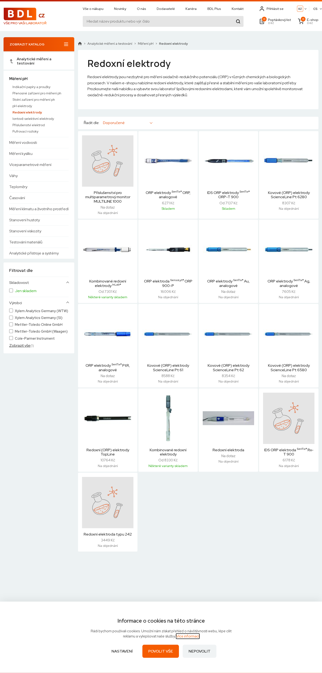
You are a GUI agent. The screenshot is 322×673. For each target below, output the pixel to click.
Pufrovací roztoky (25, 131)
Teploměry (18, 186)
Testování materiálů (25, 242)
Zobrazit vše (19, 345)
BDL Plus (214, 9)
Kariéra (191, 9)
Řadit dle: (91, 123)
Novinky (120, 9)
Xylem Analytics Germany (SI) (38, 318)
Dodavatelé (166, 9)
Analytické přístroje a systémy (34, 253)
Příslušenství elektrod (28, 125)
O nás (141, 9)
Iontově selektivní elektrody (33, 119)
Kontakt (238, 9)
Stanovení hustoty (24, 220)
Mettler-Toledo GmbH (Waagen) (41, 332)
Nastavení (122, 651)
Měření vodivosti (23, 142)
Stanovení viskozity (25, 231)
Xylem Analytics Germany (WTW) (41, 311)
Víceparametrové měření (30, 164)
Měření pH (18, 78)
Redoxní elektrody (27, 112)
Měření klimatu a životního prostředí (39, 208)
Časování (17, 197)
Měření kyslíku (21, 153)
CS (315, 9)
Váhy (13, 175)
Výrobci (15, 303)
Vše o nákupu (93, 9)
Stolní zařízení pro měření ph (33, 99)
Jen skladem (26, 291)
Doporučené (114, 122)
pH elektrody (22, 106)
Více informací (187, 636)
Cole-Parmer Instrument (35, 339)
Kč (300, 9)
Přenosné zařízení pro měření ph (36, 93)
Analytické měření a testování (34, 61)
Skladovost (19, 283)
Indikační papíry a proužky (31, 87)
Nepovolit (200, 651)
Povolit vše (160, 651)
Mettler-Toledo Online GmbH (38, 325)
